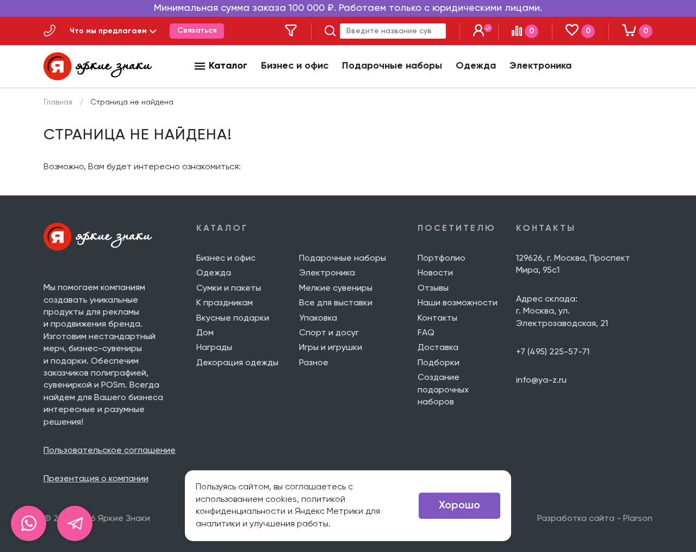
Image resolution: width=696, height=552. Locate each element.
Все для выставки (335, 303)
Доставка (438, 348)
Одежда (476, 66)
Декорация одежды (237, 363)
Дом (205, 333)
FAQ (426, 333)
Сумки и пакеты (228, 288)
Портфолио (441, 258)
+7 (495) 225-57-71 (552, 352)
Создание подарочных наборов (443, 390)
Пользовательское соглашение (110, 450)
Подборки (438, 363)
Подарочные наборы (392, 66)
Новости (435, 273)
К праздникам (224, 303)
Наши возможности (458, 303)
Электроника (540, 66)
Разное (313, 363)
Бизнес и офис (294, 66)
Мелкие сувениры (335, 288)
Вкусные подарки (232, 318)
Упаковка (318, 318)
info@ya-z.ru (541, 380)
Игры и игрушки (330, 348)
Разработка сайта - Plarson (594, 518)
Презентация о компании (96, 479)
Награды (214, 348)
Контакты (437, 318)
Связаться (196, 30)
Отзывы (433, 288)
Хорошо (459, 505)
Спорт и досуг (329, 333)
